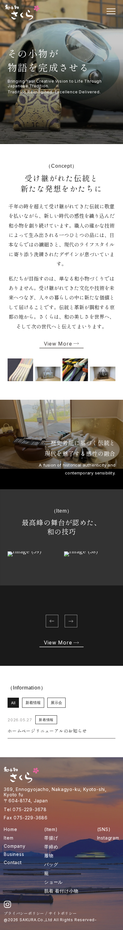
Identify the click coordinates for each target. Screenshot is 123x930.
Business (14, 854)
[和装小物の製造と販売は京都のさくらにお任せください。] (22, 12)
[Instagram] (7, 904)
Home (10, 829)
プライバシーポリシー (24, 913)
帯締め (51, 846)
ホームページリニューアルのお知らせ (47, 731)
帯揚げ (51, 837)
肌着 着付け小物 (61, 890)
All (13, 702)
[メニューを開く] (111, 11)
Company (15, 846)
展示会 (56, 702)
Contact (13, 862)
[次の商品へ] (71, 621)
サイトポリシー (63, 913)
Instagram (108, 837)
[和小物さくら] (21, 774)
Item (8, 837)
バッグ (51, 864)
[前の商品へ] (52, 621)
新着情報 (33, 702)
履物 (49, 855)
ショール (53, 882)
